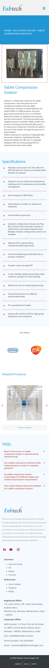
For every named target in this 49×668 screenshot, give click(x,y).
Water (11, 571)
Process (12, 574)
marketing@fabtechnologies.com (27, 645)
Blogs (11, 591)
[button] (2, 405)
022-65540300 (26, 640)
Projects (12, 587)
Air (10, 567)
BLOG (26, 664)
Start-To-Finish (15, 564)
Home (7, 30)
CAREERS (18, 664)
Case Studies (15, 584)
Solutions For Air (24, 30)
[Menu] (44, 8)
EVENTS (34, 664)
